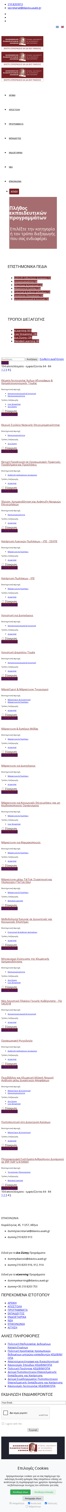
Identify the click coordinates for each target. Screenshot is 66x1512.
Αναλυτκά (36, 1503)
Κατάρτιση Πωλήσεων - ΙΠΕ (18, 578)
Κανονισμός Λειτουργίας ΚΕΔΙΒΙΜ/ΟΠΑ (31, 1386)
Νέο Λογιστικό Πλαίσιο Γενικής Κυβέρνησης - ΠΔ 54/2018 (31, 1002)
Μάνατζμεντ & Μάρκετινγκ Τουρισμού (24, 689)
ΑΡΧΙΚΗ (12, 95)
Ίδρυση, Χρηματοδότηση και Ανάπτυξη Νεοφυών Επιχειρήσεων (31, 503)
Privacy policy (29, 1423)
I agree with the (20, 1423)
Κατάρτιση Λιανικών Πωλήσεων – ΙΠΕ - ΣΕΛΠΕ (29, 541)
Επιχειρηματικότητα (16, 396)
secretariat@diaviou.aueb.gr (24, 8)
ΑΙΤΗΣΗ (14, 191)
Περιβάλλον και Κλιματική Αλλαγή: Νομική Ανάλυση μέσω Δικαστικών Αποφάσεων (27, 1079)
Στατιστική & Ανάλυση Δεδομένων (22, 932)
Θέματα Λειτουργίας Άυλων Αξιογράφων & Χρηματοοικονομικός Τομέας (27, 382)
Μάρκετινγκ (35, 1506)
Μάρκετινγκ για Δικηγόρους (18, 765)
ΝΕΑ (11, 167)
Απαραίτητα (18, 1503)
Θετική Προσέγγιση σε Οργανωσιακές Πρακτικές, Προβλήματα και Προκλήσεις (31, 463)
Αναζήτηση (32, 359)
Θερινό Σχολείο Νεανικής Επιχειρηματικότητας (30, 425)
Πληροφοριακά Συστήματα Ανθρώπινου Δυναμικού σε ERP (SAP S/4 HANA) (32, 1160)
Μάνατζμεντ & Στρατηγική (19, 699)
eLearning (12, 483)
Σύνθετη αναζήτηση (52, 359)
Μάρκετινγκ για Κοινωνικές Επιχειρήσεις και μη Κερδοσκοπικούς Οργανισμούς (30, 804)
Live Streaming (14, 404)
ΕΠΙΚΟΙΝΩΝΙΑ (15, 181)
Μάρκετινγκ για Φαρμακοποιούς (21, 842)
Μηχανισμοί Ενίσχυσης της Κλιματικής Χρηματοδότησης (25, 960)
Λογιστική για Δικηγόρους (17, 615)
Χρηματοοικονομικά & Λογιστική (22, 393)
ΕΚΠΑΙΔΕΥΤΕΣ (15, 138)
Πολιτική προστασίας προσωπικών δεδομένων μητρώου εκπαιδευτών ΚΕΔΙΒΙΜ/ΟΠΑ (35, 1354)
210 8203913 (15, 4)
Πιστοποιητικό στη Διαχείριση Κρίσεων (25, 1122)
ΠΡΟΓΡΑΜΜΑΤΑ (16, 124)
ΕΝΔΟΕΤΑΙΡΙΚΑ (15, 152)
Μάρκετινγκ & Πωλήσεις (18, 551)
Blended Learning (15, 901)
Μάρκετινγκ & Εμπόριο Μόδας (19, 728)
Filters (5, 363)
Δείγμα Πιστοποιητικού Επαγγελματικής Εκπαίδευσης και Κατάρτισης (32, 1373)
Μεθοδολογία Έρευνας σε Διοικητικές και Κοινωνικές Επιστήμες (26, 920)
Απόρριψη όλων (33, 1498)
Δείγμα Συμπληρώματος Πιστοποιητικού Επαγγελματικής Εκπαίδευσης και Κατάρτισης (35, 1380)
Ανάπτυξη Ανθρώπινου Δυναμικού (22, 475)
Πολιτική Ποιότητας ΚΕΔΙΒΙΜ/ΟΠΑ (29, 1368)
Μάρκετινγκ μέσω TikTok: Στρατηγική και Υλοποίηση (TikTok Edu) (26, 881)
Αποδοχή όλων (20, 1492)
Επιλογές (52, 1503)
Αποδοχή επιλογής (43, 1492)
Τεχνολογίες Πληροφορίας (19, 1172)
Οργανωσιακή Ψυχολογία (16, 1040)
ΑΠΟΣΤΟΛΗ (14, 109)
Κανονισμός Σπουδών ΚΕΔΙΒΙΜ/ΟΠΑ (30, 1365)
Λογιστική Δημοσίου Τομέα (18, 652)
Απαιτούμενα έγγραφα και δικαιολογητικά (33, 1361)
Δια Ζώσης (12, 406)
